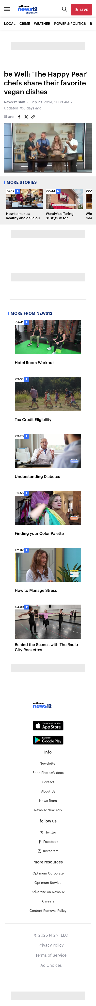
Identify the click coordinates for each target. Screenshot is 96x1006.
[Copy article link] (33, 117)
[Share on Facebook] (19, 117)
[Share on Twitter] (26, 117)
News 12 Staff (14, 102)
